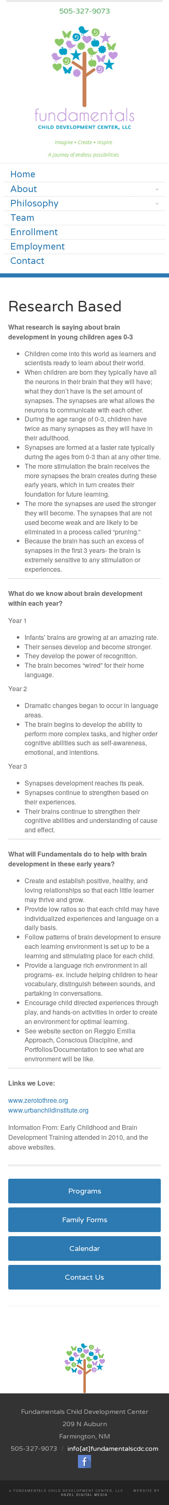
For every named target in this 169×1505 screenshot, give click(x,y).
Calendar (84, 1248)
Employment (37, 246)
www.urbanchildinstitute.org (48, 1110)
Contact (27, 261)
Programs (84, 1191)
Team (22, 218)
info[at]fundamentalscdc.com (113, 1449)
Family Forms (84, 1219)
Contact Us (84, 1277)
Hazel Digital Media (84, 1495)
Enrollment (34, 232)
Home (22, 174)
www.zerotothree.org (38, 1100)
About (23, 189)
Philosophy (34, 203)
